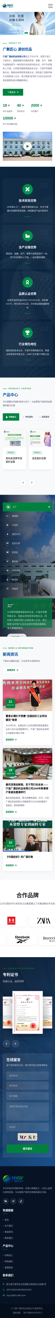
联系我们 (9, 1238)
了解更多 (11, 92)
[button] (4, 22)
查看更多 (11, 670)
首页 (7, 1220)
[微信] (6, 1201)
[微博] (13, 1201)
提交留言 (27, 1148)
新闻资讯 (9, 1232)
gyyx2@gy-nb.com (16, 1295)
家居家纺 (9, 1267)
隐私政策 (17, 1313)
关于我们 (9, 1226)
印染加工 (9, 1255)
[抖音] (21, 1201)
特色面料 (9, 1261)
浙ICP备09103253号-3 (32, 1313)
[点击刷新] (27, 1137)
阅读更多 (10, 739)
